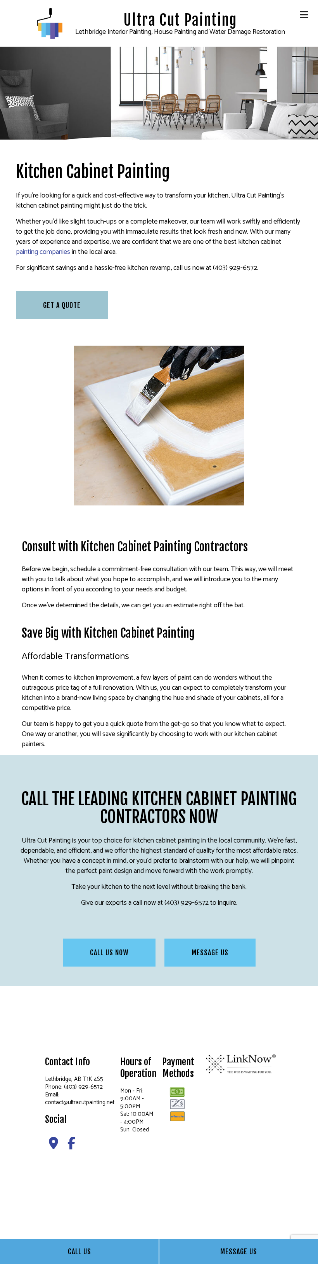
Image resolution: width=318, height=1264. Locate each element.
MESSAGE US (210, 952)
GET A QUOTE (62, 305)
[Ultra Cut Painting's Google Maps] (53, 1146)
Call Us (79, 1251)
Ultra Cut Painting (180, 20)
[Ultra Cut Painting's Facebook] (71, 1146)
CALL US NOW (109, 952)
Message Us (238, 1251)
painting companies (43, 252)
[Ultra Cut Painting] (49, 23)
